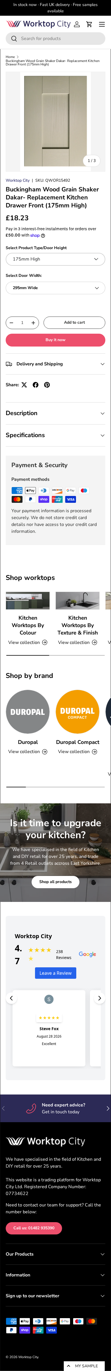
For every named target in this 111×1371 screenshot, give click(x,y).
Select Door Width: (24, 275)
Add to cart (74, 322)
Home (10, 57)
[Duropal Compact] (77, 712)
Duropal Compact (77, 742)
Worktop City (18, 180)
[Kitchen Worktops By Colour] (28, 600)
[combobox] (55, 38)
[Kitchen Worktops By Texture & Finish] (77, 600)
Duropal (28, 742)
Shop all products (55, 881)
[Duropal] (28, 712)
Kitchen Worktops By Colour (28, 625)
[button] (89, 24)
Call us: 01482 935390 (33, 1228)
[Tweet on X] (24, 385)
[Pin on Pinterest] (47, 385)
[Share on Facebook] (35, 385)
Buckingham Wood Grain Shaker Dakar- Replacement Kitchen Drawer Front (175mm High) (53, 62)
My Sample (86, 1366)
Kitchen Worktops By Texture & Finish (77, 625)
